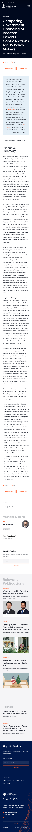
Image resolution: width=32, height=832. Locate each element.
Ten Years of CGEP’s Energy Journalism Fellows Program (15, 712)
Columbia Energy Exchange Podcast (11, 733)
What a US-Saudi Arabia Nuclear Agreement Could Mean (15, 663)
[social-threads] (14, 799)
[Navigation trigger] (28, 6)
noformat (6, 827)
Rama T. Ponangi (16, 596)
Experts (4, 521)
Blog (4, 668)
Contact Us (6, 786)
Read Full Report (9, 68)
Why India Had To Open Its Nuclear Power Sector (15, 592)
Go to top (16, 823)
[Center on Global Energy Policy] (9, 6)
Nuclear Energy (6, 16)
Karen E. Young (9, 668)
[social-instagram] (10, 799)
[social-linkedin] (7, 799)
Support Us (6, 783)
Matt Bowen (9, 53)
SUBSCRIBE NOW (7, 758)
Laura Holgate (6, 670)
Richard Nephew (16, 632)
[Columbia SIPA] (8, 3)
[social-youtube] (17, 799)
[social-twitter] (3, 799)
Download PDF (23, 68)
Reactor (5, 506)
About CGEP (6, 777)
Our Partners (12, 109)
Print (14, 62)
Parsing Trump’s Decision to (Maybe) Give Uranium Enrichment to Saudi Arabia (16, 627)
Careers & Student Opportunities (13, 780)
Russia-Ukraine (12, 506)
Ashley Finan (16, 668)
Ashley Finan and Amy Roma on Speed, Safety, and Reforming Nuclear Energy (15, 728)
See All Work (16, 697)
